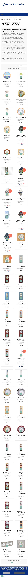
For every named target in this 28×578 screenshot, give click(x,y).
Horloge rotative (21, 81)
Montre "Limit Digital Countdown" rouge (21, 222)
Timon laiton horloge (21, 158)
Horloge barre (7, 157)
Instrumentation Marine (21, 102)
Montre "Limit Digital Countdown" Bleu (7, 244)
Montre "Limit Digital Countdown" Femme (7, 199)
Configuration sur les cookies (19, 572)
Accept (6, 572)
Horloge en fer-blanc (7, 221)
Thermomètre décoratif (21, 359)
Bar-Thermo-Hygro (7, 397)
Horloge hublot (7, 135)
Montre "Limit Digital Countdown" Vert (21, 137)
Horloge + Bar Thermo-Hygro (7, 340)
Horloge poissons (21, 117)
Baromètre (7, 285)
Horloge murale (7, 81)
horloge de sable (7, 177)
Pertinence (22, 66)
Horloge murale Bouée (21, 198)
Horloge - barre (7, 117)
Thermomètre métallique (7, 380)
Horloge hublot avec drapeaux (21, 99)
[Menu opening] (2, 14)
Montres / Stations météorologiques (7, 83)
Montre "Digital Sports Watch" (21, 177)
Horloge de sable (7, 99)
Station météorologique (21, 243)
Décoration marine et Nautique (7, 248)
